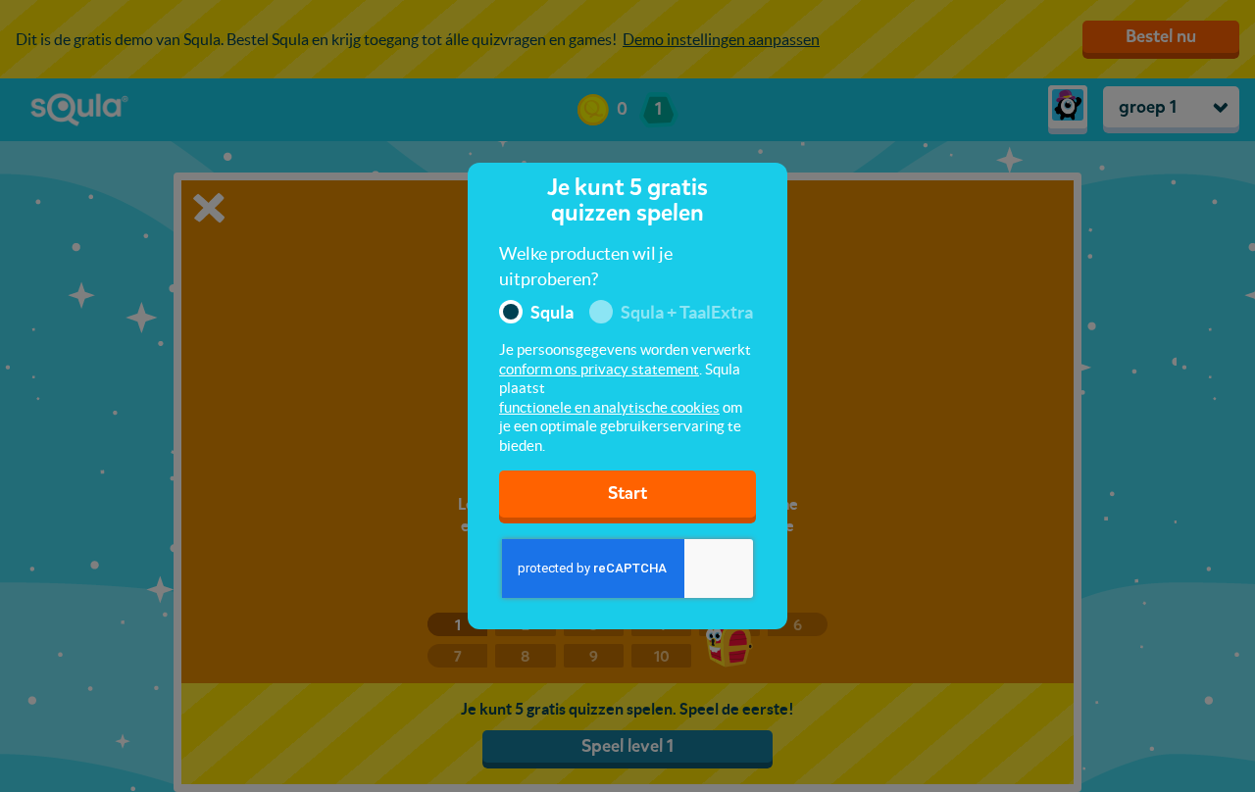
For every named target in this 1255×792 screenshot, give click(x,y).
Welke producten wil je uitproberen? (586, 266)
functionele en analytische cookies (609, 407)
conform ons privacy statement (599, 369)
